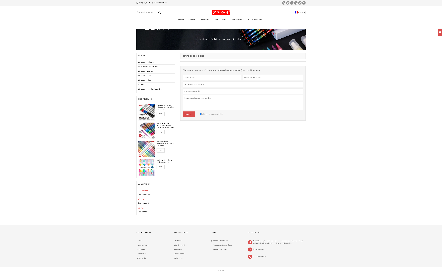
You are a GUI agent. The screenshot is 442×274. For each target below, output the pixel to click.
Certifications (142, 254)
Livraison (178, 241)
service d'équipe (143, 245)
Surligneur (141, 84)
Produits (214, 39)
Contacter (254, 233)
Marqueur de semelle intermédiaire (150, 89)
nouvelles (205, 19)
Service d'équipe (180, 245)
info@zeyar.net (144, 2)
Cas (216, 19)
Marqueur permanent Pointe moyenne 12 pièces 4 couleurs (165, 107)
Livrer (140, 241)
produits (191, 19)
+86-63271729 (143, 212)
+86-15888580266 (160, 2)
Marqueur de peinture (146, 62)
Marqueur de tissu (144, 80)
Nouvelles (141, 249)
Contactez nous (238, 19)
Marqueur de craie (144, 75)
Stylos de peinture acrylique (147, 66)
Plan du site (142, 258)
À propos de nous (255, 19)
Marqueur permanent (145, 71)
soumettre (188, 114)
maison (181, 19)
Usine (224, 19)
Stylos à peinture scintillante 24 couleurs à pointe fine (165, 144)
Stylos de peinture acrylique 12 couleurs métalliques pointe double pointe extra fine (165, 126)
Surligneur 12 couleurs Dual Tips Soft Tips (164, 161)
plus (160, 114)
